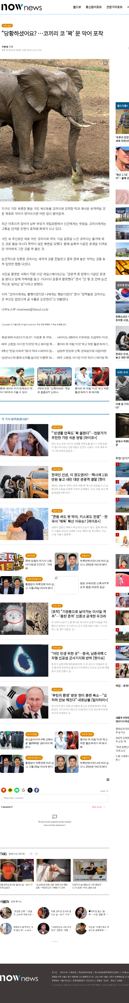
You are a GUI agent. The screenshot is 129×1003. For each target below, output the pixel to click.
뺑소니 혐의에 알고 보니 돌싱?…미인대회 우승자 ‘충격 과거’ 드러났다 (52, 886)
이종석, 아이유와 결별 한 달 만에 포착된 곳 (23, 913)
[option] (52, 875)
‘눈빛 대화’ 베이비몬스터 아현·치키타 (99, 928)
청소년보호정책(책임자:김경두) (107, 972)
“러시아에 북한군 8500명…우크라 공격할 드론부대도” (88, 886)
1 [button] (52, 941)
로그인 (54, 972)
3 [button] (57, 941)
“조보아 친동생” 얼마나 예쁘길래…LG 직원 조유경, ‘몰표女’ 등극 (61, 914)
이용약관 (72, 972)
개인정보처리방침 (85, 972)
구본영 (5, 46)
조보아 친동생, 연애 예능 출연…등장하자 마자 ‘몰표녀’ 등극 (99, 914)
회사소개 (63, 972)
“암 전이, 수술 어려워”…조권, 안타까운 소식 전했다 (22, 930)
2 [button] (54, 941)
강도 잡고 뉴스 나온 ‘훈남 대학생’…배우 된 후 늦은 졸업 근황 (60, 930)
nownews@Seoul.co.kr (32, 309)
